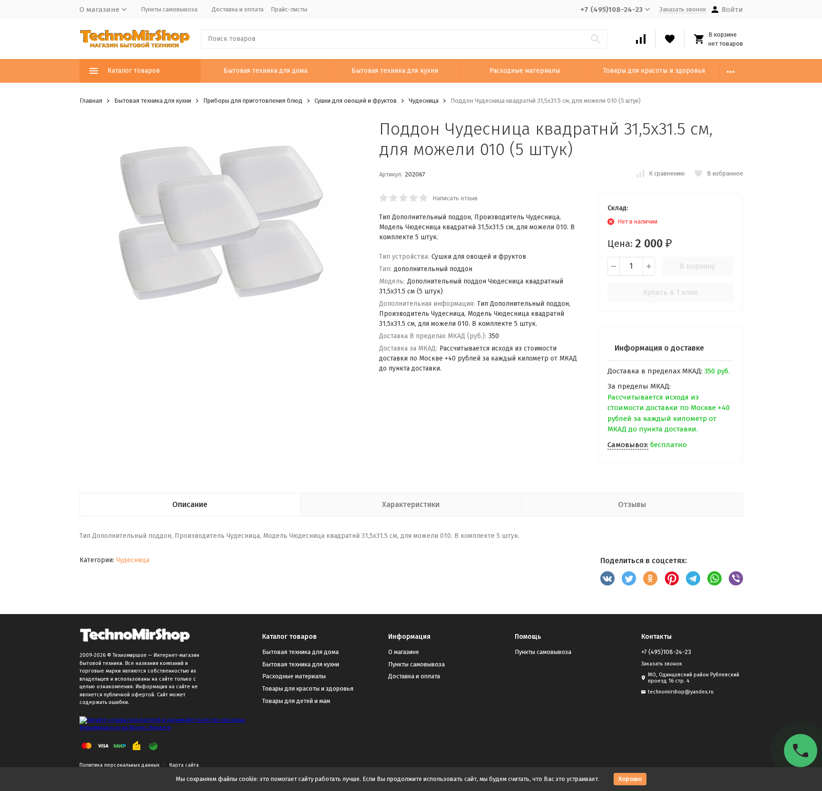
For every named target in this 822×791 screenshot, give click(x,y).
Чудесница (424, 100)
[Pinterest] (672, 578)
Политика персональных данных (119, 765)
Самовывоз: (627, 444)
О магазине (403, 651)
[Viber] (736, 578)
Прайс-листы (289, 9)
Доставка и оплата (238, 9)
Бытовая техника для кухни (395, 71)
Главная (90, 100)
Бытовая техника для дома (265, 71)
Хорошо (630, 778)
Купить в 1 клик (670, 292)
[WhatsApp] (714, 578)
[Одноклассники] (650, 578)
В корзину (697, 266)
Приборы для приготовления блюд (253, 100)
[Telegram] (693, 578)
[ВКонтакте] (607, 578)
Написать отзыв (455, 198)
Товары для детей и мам (296, 700)
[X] (629, 578)
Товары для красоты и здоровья (654, 71)
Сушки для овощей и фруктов (355, 100)
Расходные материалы (524, 71)
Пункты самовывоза (169, 9)
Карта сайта (184, 765)
